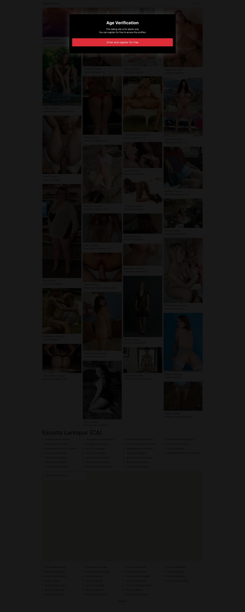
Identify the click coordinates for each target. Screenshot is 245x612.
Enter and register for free (122, 42)
